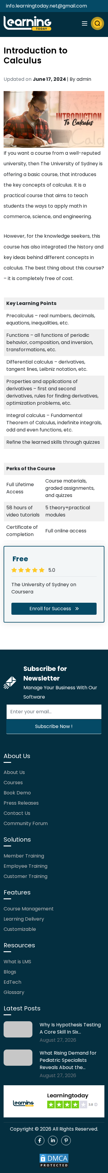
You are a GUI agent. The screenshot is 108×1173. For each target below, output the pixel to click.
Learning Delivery (24, 919)
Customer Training (25, 876)
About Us (14, 772)
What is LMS (17, 961)
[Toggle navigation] (84, 23)
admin (83, 79)
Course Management (29, 908)
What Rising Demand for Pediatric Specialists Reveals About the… (68, 1060)
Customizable (20, 929)
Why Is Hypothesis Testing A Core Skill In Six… (70, 1028)
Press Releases (21, 803)
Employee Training (25, 866)
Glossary (14, 992)
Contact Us (17, 813)
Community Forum (26, 823)
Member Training (24, 855)
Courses (13, 782)
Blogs (10, 971)
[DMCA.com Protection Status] (54, 1160)
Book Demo (17, 792)
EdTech (12, 982)
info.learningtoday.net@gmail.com (46, 5)
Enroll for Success (50, 608)
